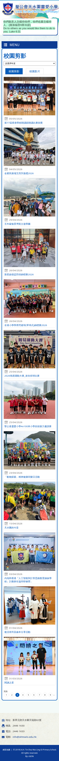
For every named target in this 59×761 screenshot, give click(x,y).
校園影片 (34, 71)
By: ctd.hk (29, 756)
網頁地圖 (6, 749)
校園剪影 (14, 71)
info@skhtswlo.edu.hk (25, 736)
